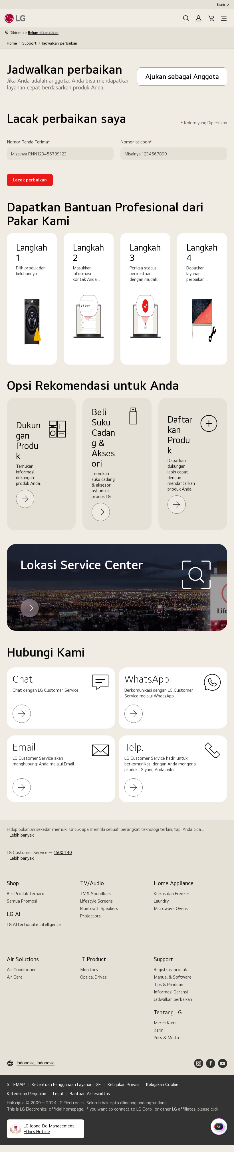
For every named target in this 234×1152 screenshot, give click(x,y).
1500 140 (63, 852)
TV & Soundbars (95, 893)
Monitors (89, 969)
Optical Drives (93, 977)
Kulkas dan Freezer (171, 893)
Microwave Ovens (171, 908)
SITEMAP (16, 1084)
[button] (186, 18)
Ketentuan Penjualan (26, 1093)
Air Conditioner (21, 969)
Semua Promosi (22, 901)
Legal (58, 1093)
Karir (158, 1030)
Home (12, 43)
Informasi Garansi (171, 992)
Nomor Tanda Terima (36, 142)
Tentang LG (168, 1012)
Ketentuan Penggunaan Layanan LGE (66, 1084)
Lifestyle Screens (96, 901)
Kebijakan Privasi (123, 1084)
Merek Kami (165, 1022)
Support (29, 43)
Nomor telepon (144, 142)
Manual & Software (172, 977)
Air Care (15, 977)
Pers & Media (166, 1037)
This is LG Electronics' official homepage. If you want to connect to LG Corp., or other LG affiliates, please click (112, 1109)
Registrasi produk (170, 969)
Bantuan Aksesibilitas (90, 1093)
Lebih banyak (22, 835)
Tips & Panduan (168, 984)
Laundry (161, 901)
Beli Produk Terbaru (25, 893)
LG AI (13, 914)
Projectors (90, 916)
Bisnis (221, 5)
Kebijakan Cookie (162, 1084)
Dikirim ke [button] (34, 32)
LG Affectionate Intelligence (34, 924)
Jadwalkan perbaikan (173, 999)
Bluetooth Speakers (99, 908)
